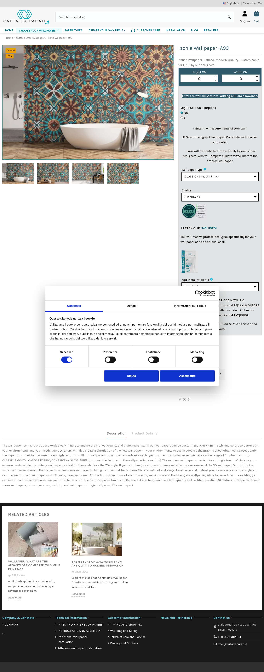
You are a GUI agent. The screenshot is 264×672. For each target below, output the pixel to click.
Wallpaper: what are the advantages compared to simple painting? (34, 565)
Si (185, 117)
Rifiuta (131, 375)
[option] (37, 564)
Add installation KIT (195, 280)
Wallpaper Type (192, 169)
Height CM (199, 72)
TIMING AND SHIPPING (126, 624)
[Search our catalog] (229, 17)
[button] (39, 30)
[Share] (180, 399)
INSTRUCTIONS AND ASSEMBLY (79, 631)
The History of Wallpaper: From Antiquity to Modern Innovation (97, 563)
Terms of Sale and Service (128, 637)
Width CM (241, 72)
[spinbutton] (199, 78)
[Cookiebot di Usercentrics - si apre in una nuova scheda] (198, 293)
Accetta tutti (187, 375)
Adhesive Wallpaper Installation (79, 648)
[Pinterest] (189, 399)
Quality (186, 190)
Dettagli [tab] (132, 305)
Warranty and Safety (123, 631)
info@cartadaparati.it (232, 644)
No (186, 113)
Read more (14, 597)
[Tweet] (184, 399)
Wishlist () (254, 3)
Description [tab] (117, 433)
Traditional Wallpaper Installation (72, 639)
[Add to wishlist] (219, 374)
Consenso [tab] (74, 305)
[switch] (110, 360)
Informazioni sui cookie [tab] (190, 305)
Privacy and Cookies (124, 643)
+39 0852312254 (229, 637)
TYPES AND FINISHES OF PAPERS (80, 624)
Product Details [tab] (144, 433)
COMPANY (12, 624)
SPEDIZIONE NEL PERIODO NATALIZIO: (219, 300)
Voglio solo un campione (198, 108)
